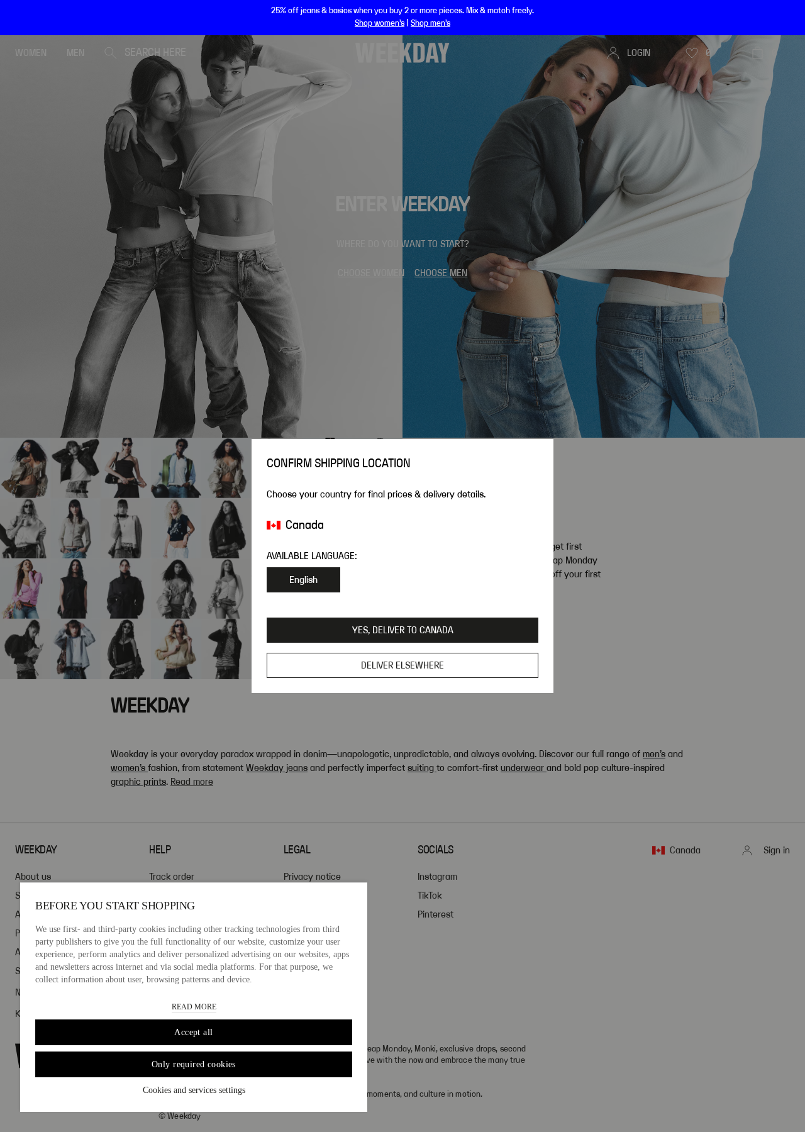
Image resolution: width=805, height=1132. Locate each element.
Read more (194, 1006)
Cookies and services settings (194, 1090)
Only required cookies (194, 1064)
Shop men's (430, 23)
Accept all (193, 1032)
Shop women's (379, 23)
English (303, 580)
